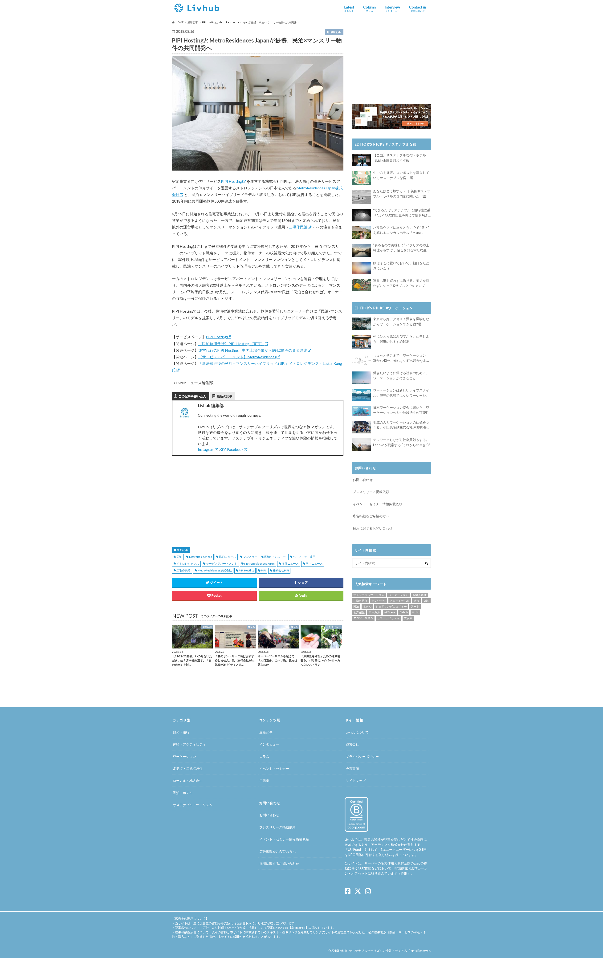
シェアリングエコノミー (391, 606)
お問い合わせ (363, 480)
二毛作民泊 (298, 227)
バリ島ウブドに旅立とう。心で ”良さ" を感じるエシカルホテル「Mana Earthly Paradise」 (401, 230)
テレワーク (378, 601)
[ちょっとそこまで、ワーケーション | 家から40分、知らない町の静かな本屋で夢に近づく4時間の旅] (361, 360)
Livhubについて (357, 732)
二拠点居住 (360, 601)
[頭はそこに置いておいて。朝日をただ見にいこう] (361, 268)
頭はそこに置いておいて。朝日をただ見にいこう (401, 265)
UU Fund (354, 850)
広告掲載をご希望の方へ (371, 516)
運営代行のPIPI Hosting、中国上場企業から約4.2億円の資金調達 (252, 350)
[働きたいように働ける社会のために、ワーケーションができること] (361, 377)
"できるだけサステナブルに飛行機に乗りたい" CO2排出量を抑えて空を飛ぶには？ (401, 213)
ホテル (367, 606)
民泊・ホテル (183, 793)
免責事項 (352, 768)
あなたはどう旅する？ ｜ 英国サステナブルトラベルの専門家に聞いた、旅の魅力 (402, 194)
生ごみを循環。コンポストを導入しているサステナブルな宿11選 (401, 175)
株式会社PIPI (281, 570)
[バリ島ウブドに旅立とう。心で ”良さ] (361, 232)
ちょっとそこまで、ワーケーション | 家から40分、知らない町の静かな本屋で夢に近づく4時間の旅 (401, 358)
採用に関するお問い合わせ (372, 528)
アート (415, 606)
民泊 (179, 556)
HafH (415, 612)
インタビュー (269, 744)
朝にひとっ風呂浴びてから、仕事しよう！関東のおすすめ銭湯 (401, 338)
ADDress (389, 612)
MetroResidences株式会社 (215, 570)
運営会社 (352, 744)
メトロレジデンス (187, 563)
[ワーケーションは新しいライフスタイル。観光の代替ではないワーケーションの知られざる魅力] (361, 395)
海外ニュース (290, 563)
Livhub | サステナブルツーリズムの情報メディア (371, 951)
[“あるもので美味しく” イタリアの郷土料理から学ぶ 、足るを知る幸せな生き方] (361, 250)
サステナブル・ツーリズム (192, 805)
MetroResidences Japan (259, 563)
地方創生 (359, 612)
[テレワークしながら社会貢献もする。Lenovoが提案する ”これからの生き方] (361, 444)
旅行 (416, 601)
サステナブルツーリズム (368, 595)
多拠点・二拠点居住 (188, 768)
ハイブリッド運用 (304, 556)
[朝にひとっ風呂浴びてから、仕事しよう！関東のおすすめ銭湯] (361, 342)
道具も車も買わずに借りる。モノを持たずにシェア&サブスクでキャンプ (401, 283)
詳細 (404, 873)
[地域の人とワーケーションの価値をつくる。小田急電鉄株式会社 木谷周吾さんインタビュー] (361, 427)
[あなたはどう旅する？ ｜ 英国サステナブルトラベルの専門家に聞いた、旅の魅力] (361, 197)
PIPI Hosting (231, 181)
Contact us (418, 8)
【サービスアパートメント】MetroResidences (237, 357)
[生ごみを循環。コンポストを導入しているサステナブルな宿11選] (361, 178)
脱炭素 (408, 618)
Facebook (235, 449)
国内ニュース (314, 563)
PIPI (263, 570)
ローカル (374, 612)
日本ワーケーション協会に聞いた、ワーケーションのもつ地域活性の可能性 (401, 410)
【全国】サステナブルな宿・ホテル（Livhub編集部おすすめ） (399, 157)
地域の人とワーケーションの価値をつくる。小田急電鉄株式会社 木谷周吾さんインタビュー (401, 425)
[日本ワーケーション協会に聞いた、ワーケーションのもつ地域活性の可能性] (361, 411)
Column (369, 8)
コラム (264, 756)
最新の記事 (224, 396)
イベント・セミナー (274, 768)
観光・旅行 (181, 732)
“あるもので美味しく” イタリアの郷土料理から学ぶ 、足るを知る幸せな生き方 (401, 248)
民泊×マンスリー (275, 556)
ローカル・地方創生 (188, 781)
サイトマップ (356, 781)
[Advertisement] (213, 496)
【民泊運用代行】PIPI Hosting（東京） (231, 343)
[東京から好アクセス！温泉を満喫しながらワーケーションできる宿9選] (361, 324)
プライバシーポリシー (362, 756)
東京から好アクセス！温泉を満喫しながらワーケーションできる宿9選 (401, 321)
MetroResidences (200, 556)
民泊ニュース (227, 556)
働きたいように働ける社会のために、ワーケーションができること (401, 375)
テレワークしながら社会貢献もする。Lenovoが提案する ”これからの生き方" (401, 442)
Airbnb (403, 612)
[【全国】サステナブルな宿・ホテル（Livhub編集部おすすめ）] (361, 160)
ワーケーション (398, 595)
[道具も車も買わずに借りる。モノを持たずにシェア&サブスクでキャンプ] (361, 285)
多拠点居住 (419, 595)
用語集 (264, 781)
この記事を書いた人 (192, 396)
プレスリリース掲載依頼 (371, 492)
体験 (426, 601)
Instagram (206, 449)
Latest (349, 8)
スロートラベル (400, 601)
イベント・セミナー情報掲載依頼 (377, 504)
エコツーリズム (363, 618)
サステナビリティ (388, 618)
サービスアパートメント (221, 563)
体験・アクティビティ (189, 744)
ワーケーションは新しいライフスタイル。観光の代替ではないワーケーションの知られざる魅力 (401, 393)
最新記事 (182, 550)
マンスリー (250, 556)
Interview (392, 8)
